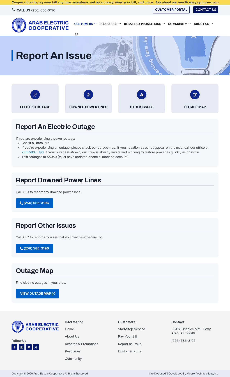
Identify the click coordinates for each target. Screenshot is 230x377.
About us (201, 24)
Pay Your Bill (127, 336)
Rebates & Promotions (142, 24)
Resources (108, 24)
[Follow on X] (36, 347)
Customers (83, 24)
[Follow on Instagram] (21, 347)
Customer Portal (130, 351)
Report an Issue (129, 344)
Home (69, 329)
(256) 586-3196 (36, 10)
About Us (72, 336)
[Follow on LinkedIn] (29, 347)
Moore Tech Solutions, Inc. (202, 373)
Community (177, 24)
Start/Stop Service (131, 329)
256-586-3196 (32, 152)
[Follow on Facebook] (14, 347)
